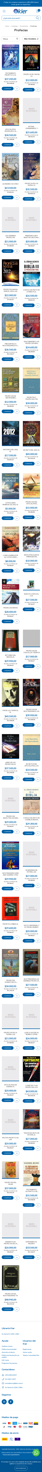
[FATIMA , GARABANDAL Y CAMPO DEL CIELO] (38, 142)
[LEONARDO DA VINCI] (16, 198)
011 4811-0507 (10, 1379)
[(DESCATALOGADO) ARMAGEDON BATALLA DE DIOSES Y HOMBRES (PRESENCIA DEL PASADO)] (38, 570)
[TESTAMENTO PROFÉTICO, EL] (16, 89)
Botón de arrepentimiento (11, 1454)
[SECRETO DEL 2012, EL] (38, 464)
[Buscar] (37, 18)
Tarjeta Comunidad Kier (31, 1355)
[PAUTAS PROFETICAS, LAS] (16, 1153)
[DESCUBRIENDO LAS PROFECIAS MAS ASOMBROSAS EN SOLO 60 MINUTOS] (38, 357)
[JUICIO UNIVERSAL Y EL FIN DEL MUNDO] (38, 941)
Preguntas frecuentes (9, 1363)
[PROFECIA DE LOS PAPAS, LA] (38, 199)
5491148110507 (11, 1375)
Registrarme (27, 1349)
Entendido (21, 1468)
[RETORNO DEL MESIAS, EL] (16, 671)
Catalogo (14, 26)
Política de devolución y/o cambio (10, 1356)
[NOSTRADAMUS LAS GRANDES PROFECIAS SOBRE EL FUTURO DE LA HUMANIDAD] (38, 994)
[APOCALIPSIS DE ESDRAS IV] (16, 1100)
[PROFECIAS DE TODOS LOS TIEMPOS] (38, 666)
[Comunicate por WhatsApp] (36, 1452)
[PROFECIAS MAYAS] (16, 621)
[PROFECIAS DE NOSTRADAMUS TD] (16, 1309)
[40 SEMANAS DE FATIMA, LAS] (38, 886)
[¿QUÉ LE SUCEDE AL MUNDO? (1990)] (38, 1048)
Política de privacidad (9, 1349)
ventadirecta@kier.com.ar (14, 1383)
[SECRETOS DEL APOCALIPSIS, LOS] (38, 779)
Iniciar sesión (27, 1352)
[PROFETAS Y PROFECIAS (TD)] (38, 413)
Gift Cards (5, 1360)
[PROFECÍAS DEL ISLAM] (16, 1198)
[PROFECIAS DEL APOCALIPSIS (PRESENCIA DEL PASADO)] (38, 517)
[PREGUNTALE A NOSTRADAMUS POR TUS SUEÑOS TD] (16, 359)
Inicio (7, 26)
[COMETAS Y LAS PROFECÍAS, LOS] (38, 1101)
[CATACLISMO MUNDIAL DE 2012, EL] (16, 518)
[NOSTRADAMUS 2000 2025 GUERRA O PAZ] (16, 889)
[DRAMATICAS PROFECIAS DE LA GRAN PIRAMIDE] (16, 1257)
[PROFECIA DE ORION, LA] (38, 90)
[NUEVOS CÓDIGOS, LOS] (38, 609)
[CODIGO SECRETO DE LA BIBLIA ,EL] (38, 305)
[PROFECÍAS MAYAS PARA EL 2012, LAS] (16, 305)
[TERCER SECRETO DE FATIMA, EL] (38, 1148)
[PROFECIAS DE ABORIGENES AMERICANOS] (16, 411)
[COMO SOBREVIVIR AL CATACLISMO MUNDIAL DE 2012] (16, 571)
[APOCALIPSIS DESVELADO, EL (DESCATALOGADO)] (16, 145)
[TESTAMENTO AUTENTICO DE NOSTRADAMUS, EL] (38, 1205)
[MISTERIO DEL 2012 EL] (16, 465)
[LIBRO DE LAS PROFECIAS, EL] (16, 778)
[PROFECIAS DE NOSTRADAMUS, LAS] (38, 725)
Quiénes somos (7, 1346)
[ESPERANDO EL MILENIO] (38, 1257)
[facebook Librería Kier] (10, 1401)
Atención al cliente (8, 1352)
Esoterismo (24, 26)
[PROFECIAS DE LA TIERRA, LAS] (16, 1048)
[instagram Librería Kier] (4, 1401)
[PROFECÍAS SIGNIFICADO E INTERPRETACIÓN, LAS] (16, 996)
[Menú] (4, 11)
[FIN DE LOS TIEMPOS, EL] (16, 726)
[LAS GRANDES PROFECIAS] (16, 251)
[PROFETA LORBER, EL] (16, 938)
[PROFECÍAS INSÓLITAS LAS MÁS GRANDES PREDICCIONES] (16, 832)
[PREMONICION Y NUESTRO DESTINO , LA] (38, 251)
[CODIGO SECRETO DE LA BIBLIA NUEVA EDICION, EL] (38, 833)
